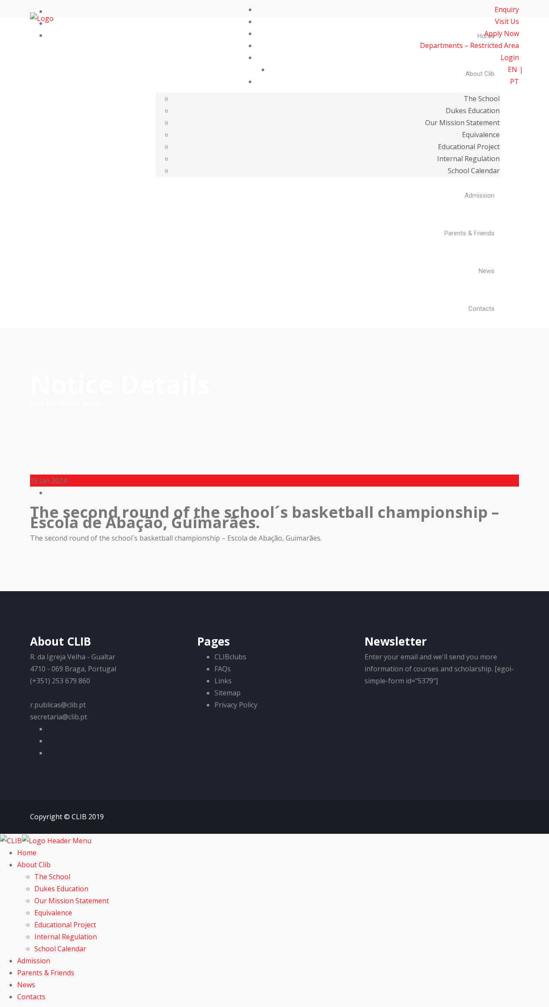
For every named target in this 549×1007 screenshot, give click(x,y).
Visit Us (507, 21)
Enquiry (507, 9)
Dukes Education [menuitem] (61, 888)
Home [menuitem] (26, 852)
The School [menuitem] (52, 876)
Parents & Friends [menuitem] (45, 972)
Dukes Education (473, 110)
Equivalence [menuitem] (53, 912)
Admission (480, 195)
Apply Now (501, 33)
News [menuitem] (26, 984)
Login (509, 57)
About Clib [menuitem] (34, 864)
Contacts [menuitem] (31, 996)
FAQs (222, 668)
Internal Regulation (468, 158)
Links (223, 680)
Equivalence (481, 134)
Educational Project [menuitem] (65, 924)
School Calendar (474, 170)
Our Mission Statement (462, 122)
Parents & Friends (469, 233)
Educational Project (469, 146)
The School (482, 98)
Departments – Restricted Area (469, 45)
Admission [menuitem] (33, 960)
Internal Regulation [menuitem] (65, 936)
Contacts (481, 309)
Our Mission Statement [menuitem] (71, 900)
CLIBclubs (230, 656)
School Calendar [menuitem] (60, 948)
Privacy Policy (235, 704)
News (487, 271)
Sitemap (227, 692)
